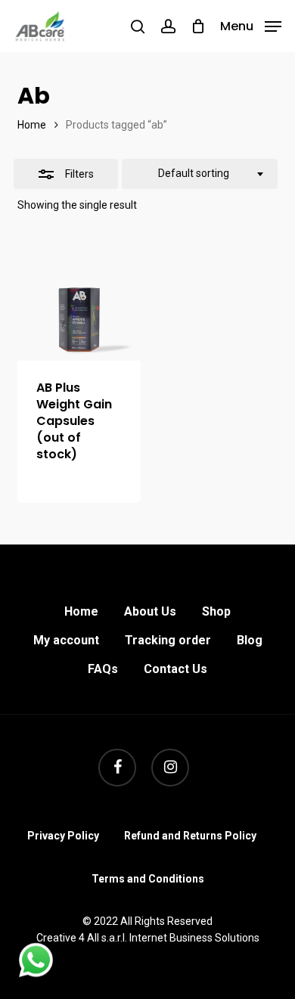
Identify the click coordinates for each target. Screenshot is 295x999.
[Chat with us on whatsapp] (36, 973)
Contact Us (175, 669)
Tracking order (168, 640)
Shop (216, 611)
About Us (150, 611)
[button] (250, 25)
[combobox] (200, 174)
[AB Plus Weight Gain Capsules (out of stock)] (79, 299)
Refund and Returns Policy (190, 836)
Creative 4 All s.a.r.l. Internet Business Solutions (147, 938)
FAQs (103, 669)
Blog (249, 640)
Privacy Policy (63, 836)
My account (66, 640)
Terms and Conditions (148, 879)
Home (31, 125)
